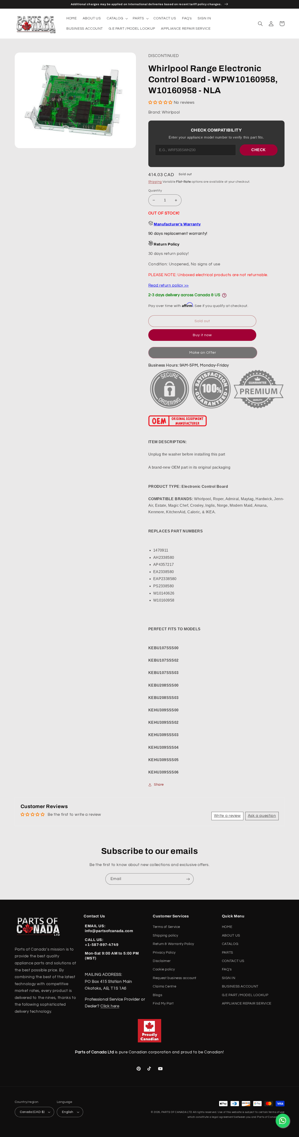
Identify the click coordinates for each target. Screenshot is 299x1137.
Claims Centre (164, 986)
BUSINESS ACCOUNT (240, 986)
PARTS (227, 952)
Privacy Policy (164, 952)
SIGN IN (228, 978)
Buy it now (202, 335)
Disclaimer (162, 961)
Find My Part (163, 1003)
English (67, 1112)
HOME (227, 927)
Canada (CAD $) (32, 1112)
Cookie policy (164, 969)
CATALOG (230, 944)
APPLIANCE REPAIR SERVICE (246, 1003)
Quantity (155, 190)
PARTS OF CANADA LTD (176, 1112)
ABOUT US (231, 935)
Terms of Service (166, 927)
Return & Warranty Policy (173, 944)
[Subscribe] (188, 879)
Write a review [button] (227, 816)
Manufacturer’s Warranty (177, 224)
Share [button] (159, 784)
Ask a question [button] (262, 816)
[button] (117, 18)
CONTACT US (233, 961)
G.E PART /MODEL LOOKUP (245, 995)
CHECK (258, 150)
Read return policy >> (168, 285)
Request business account (174, 978)
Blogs (157, 995)
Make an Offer (202, 352)
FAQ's (227, 969)
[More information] (224, 295)
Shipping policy (165, 935)
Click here (109, 1006)
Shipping (155, 181)
